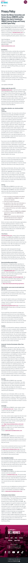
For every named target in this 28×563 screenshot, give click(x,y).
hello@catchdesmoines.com (8, 46)
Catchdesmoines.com (6, 235)
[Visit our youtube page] (13, 552)
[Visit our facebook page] (5, 552)
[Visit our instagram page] (9, 552)
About (11, 538)
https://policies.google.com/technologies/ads (12, 277)
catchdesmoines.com (17, 32)
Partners (21, 538)
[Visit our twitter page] (18, 552)
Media (16, 538)
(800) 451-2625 (14, 544)
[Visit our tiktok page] (22, 552)
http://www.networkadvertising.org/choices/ (13, 283)
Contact (6, 538)
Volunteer (10, 540)
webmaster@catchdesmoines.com (9, 305)
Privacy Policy (17, 540)
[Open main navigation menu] (25, 2)
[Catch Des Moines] (4, 2)
